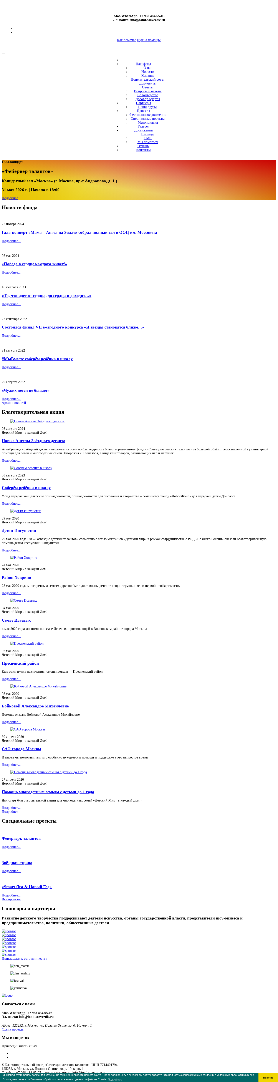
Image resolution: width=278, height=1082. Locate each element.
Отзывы (143, 146)
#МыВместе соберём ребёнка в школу (37, 359)
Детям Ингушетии (19, 530)
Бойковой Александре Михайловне (35, 706)
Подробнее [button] (115, 1079)
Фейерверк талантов (21, 838)
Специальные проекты (148, 118)
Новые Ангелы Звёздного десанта (33, 440)
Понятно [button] (268, 1077)
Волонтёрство (147, 95)
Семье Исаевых (16, 620)
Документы (147, 83)
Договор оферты (148, 99)
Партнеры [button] (143, 103)
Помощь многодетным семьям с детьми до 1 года (48, 792)
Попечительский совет (148, 79)
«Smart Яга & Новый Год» (27, 887)
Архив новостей (14, 403)
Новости (147, 71)
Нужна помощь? (149, 40)
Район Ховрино (16, 577)
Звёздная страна (17, 862)
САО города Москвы (21, 749)
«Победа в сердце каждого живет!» (34, 264)
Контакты (143, 150)
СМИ (148, 138)
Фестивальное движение (147, 114)
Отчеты (147, 87)
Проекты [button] (143, 111)
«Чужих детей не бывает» (26, 390)
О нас (148, 68)
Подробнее (10, 198)
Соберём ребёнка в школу (26, 487)
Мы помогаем (147, 142)
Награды (147, 134)
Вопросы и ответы (148, 91)
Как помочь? (126, 40)
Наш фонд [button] (143, 64)
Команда (147, 75)
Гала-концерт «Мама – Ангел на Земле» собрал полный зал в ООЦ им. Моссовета (79, 232)
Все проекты (11, 899)
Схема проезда (12, 1029)
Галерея (143, 126)
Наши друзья (147, 107)
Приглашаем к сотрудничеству (24, 958)
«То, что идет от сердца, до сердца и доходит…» (46, 295)
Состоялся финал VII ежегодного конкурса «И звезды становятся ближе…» (73, 327)
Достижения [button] (143, 130)
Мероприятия (148, 122)
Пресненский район (20, 663)
